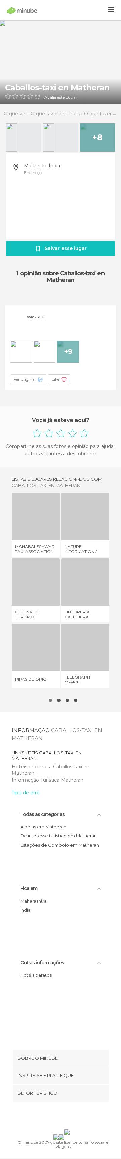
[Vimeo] (68, 1117)
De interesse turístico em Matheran (58, 835)
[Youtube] (76, 1117)
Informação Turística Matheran (47, 780)
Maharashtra (33, 901)
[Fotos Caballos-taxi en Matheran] (60, 62)
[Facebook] (50, 1117)
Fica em (28, 888)
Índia (25, 910)
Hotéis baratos (36, 975)
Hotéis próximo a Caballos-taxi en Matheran (50, 770)
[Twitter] (59, 1117)
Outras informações (42, 962)
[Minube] (22, 10)
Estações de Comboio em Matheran (59, 845)
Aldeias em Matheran (43, 826)
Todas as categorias (42, 814)
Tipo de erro (26, 792)
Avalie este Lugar (60, 97)
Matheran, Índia (42, 166)
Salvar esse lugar (66, 248)
